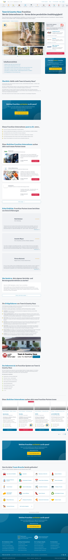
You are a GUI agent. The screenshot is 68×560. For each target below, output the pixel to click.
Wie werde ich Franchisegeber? (55, 543)
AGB (40, 558)
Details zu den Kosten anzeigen (21, 295)
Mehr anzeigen (20, 201)
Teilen (64, 21)
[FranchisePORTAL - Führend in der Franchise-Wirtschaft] (4, 2)
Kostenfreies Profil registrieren (55, 547)
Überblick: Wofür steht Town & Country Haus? (12, 64)
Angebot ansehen (9, 429)
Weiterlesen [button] (36, 229)
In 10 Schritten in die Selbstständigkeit (8, 547)
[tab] (9, 50)
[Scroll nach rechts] (67, 5)
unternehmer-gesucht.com (35, 554)
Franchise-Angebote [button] (45, 1)
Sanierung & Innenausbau (46, 411)
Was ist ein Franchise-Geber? (38, 545)
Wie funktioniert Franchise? (6, 543)
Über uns (28, 558)
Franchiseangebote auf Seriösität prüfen (8, 548)
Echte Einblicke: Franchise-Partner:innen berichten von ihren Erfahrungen (17, 69)
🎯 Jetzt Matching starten (21, 113)
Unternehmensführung (21, 547)
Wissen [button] (50, 1)
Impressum (32, 558)
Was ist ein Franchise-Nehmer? (39, 547)
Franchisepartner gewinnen (54, 545)
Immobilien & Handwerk (6, 21)
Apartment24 (6, 414)
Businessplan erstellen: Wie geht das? (40, 550)
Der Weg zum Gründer (21, 543)
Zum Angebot (35, 161)
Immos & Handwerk (6, 411)
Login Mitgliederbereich (53, 548)
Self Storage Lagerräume (30, 411)
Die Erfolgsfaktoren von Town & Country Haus (12, 72)
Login (63, 1)
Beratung (52, 411)
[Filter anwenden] (21, 2)
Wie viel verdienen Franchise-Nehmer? (8, 550)
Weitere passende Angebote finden (55, 53)
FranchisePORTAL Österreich (25, 554)
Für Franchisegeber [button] (55, 1)
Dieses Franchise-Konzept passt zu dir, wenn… (12, 65)
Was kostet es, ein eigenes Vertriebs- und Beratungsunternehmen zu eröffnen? (18, 70)
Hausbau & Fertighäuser (14, 21)
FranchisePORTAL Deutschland (16, 554)
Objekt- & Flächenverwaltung (14, 411)
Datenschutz (37, 558)
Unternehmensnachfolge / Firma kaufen (40, 548)
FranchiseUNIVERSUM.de (43, 554)
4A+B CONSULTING (55, 414)
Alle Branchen (16, 1)
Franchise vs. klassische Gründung (7, 545)
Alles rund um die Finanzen (22, 548)
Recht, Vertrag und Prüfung (22, 550)
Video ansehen (37, 356)
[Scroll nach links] (7, 5)
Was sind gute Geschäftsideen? (39, 543)
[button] (60, 1)
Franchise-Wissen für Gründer (22, 545)
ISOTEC (36, 414)
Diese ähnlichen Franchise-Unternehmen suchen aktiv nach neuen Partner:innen (18, 67)
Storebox (21, 414)
